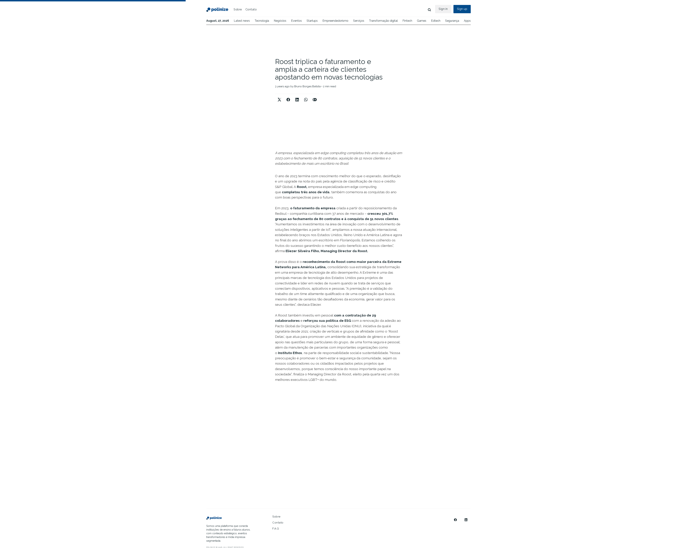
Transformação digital (383, 20)
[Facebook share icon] (288, 97)
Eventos (296, 20)
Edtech (435, 20)
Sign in (443, 9)
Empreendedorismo (335, 20)
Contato (251, 9)
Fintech (407, 20)
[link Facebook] (455, 520)
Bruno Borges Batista (307, 86)
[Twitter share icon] (279, 97)
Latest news (242, 20)
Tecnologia (262, 20)
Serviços (358, 20)
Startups (312, 20)
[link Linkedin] (466, 520)
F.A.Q (275, 528)
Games (421, 20)
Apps (467, 20)
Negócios (280, 20)
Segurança (452, 20)
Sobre (238, 9)
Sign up (462, 9)
